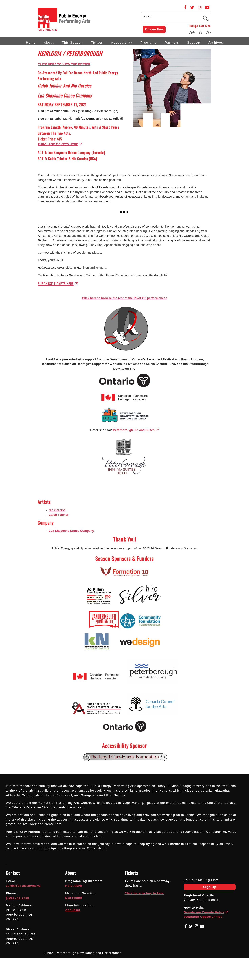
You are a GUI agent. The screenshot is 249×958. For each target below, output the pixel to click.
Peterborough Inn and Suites (134, 430)
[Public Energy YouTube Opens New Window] (207, 7)
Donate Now (154, 29)
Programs (148, 42)
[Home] (78, 29)
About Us (72, 910)
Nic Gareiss (57, 510)
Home (31, 42)
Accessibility (121, 42)
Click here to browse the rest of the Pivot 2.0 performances (124, 298)
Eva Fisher (73, 898)
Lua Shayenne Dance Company (71, 531)
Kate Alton (73, 885)
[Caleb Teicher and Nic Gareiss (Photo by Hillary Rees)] (47, 218)
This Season (72, 42)
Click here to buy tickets (144, 893)
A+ (192, 32)
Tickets (97, 42)
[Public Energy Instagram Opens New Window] (199, 7)
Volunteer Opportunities (203, 916)
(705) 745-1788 (17, 898)
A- (208, 32)
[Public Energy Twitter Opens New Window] (192, 7)
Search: (147, 16)
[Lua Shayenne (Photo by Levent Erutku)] (43, 218)
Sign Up (200, 887)
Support (193, 42)
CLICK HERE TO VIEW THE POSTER (64, 64)
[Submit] (206, 18)
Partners (172, 42)
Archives (215, 42)
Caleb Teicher (58, 514)
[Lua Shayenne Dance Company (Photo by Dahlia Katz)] (50, 218)
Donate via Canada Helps (204, 912)
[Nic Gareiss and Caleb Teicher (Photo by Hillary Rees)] (39, 218)
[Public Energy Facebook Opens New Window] (185, 7)
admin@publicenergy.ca (23, 885)
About (49, 42)
